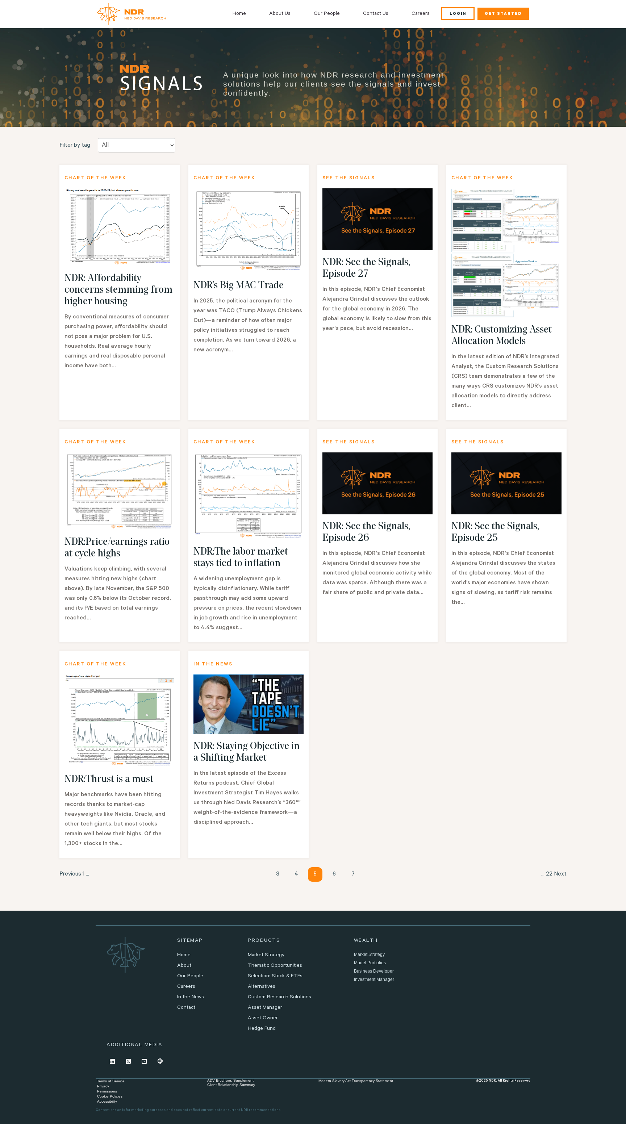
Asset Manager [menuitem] (265, 1008)
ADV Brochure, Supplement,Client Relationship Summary (231, 1082)
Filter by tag (74, 145)
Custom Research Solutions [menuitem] (279, 997)
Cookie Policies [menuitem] (109, 1096)
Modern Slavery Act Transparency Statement (355, 1081)
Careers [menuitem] (421, 14)
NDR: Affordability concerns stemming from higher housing (118, 290)
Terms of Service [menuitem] (111, 1081)
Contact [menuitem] (186, 1008)
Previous (70, 874)
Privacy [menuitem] (103, 1086)
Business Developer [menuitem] (374, 971)
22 (549, 874)
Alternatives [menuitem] (261, 987)
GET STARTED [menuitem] (503, 14)
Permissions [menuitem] (107, 1091)
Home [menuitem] (239, 14)
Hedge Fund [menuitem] (262, 1029)
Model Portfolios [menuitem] (370, 962)
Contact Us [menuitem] (375, 14)
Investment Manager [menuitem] (374, 979)
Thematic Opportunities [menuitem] (275, 966)
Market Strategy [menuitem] (266, 955)
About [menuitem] (184, 966)
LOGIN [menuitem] (458, 14)
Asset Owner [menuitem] (263, 1018)
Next (560, 874)
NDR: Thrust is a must (108, 779)
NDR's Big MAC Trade (238, 286)
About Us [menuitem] (280, 14)
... (87, 874)
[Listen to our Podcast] (160, 1061)
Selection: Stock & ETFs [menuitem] (275, 976)
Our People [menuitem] (327, 14)
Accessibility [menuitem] (107, 1101)
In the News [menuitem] (190, 997)
